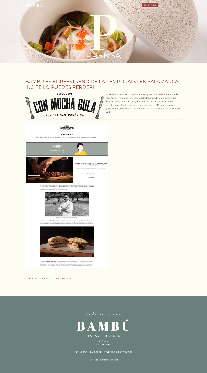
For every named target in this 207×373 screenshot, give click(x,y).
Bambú (116, 5)
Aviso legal (94, 360)
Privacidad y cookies (109, 360)
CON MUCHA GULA (62, 278)
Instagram (81, 352)
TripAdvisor (125, 352)
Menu (124, 5)
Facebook (96, 352)
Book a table (150, 5)
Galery (133, 5)
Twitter (109, 352)
